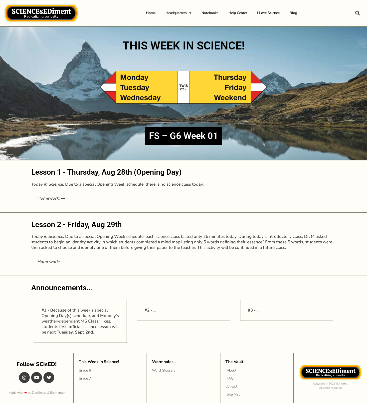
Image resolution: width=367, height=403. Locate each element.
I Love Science (268, 12)
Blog (293, 12)
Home (151, 12)
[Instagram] (24, 377)
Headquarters (176, 12)
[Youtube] (36, 377)
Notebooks (209, 12)
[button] (357, 13)
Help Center (237, 12)
